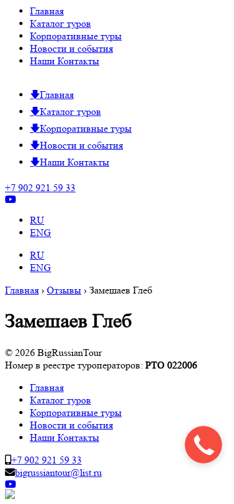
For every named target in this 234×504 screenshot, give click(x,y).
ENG (40, 233)
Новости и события (71, 48)
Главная (47, 11)
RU (37, 220)
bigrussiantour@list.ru (58, 472)
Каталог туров (60, 23)
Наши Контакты (64, 61)
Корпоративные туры (76, 36)
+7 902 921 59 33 (40, 188)
